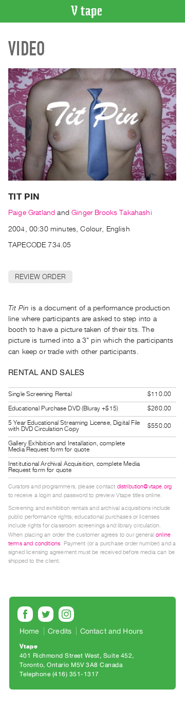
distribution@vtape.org (144, 486)
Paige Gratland (31, 213)
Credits (59, 631)
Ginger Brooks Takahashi (111, 213)
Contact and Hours (111, 631)
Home (30, 631)
